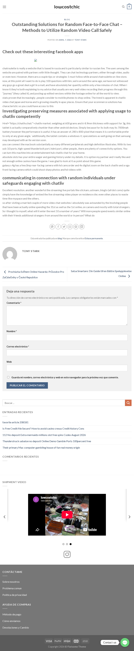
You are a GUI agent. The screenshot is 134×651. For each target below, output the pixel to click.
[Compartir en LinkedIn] (81, 226)
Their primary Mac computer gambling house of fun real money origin (41, 447)
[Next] (129, 517)
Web (9, 361)
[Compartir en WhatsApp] (52, 226)
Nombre (12, 331)
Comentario (14, 302)
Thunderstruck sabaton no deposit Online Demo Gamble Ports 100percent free (46, 441)
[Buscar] (123, 7)
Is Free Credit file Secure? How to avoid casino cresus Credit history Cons (43, 428)
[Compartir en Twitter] (64, 226)
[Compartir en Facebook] (58, 226)
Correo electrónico (18, 346)
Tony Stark (81, 40)
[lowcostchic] (67, 6)
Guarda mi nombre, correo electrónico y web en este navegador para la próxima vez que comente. (64, 377)
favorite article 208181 (15, 422)
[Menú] (4, 7)
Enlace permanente (94, 238)
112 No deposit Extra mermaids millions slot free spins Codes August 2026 (44, 434)
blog (67, 19)
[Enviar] (128, 403)
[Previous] (4, 517)
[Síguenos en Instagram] (67, 555)
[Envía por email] (70, 226)
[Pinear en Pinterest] (76, 226)
